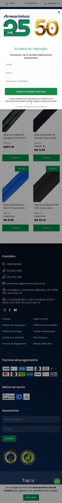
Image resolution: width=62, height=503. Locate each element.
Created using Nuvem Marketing (31, 106)
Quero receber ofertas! (31, 91)
